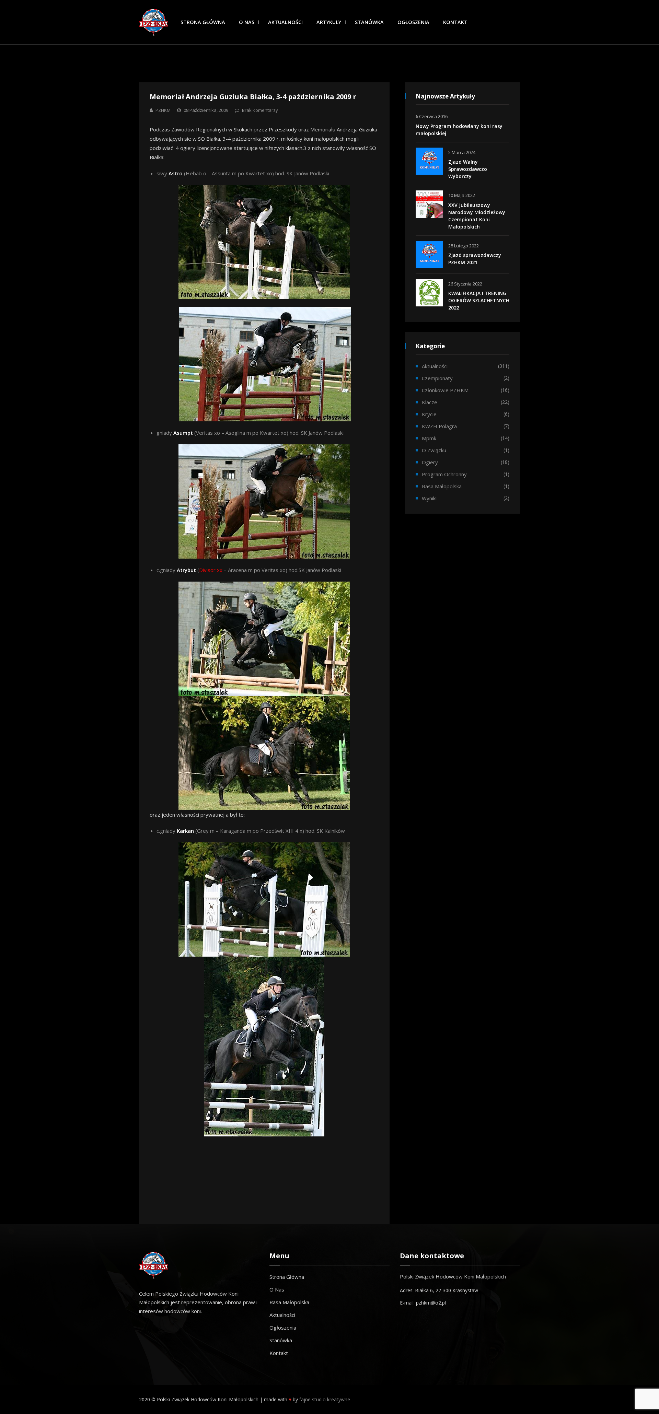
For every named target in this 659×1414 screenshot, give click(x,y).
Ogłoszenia (413, 22)
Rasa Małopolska (289, 1302)
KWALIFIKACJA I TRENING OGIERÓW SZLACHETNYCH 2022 (478, 300)
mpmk (429, 438)
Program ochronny (444, 474)
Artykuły (328, 22)
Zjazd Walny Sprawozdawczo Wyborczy (467, 169)
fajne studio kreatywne (324, 1399)
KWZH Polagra (439, 426)
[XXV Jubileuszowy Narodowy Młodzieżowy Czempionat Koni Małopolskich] (429, 204)
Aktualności (285, 22)
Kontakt (455, 22)
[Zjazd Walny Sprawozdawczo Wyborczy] (429, 161)
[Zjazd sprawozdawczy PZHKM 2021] (429, 254)
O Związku (434, 450)
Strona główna (203, 22)
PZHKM (163, 110)
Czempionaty (437, 378)
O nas (246, 22)
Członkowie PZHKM (445, 390)
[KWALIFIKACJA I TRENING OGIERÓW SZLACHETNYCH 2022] (429, 292)
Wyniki (429, 498)
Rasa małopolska (442, 486)
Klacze (429, 402)
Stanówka (369, 22)
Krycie (429, 414)
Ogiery (430, 462)
